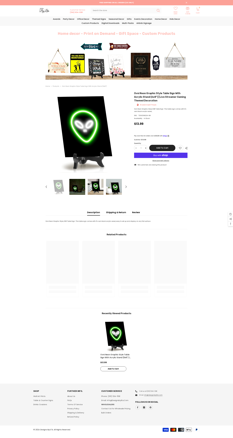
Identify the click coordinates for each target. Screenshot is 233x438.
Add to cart (162, 147)
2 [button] (118, 74)
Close (186, 3)
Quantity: (137, 143)
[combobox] (123, 10)
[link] (188, 10)
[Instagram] (144, 407)
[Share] (185, 148)
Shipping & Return (116, 212)
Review (136, 212)
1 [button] (115, 74)
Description (93, 212)
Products (56, 86)
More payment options (161, 161)
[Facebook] (137, 407)
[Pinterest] (150, 407)
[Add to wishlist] (180, 148)
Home (48, 86)
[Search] (126, 10)
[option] (116, 61)
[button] (62, 61)
